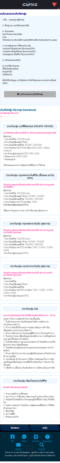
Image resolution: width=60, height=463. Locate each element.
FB (12, 441)
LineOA (36, 441)
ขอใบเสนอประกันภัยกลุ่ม (31, 94)
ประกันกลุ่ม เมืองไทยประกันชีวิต (30, 380)
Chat (24, 441)
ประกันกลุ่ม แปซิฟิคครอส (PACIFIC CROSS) (30, 126)
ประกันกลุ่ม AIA (30, 308)
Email (18, 449)
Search (41, 449)
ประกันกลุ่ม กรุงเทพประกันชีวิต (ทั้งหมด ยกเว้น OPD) (30, 177)
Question (47, 441)
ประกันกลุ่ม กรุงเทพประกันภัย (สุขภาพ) (30, 223)
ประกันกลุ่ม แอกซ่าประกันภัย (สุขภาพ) (30, 266)
